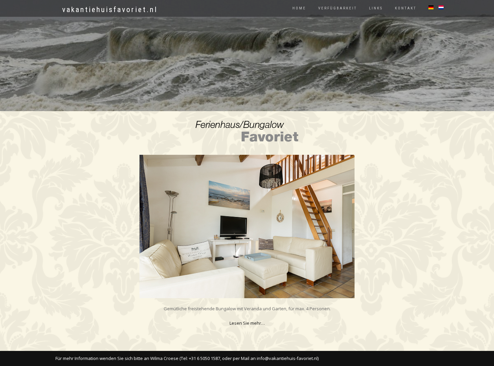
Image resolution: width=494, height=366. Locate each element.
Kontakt (405, 8)
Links (376, 8)
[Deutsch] (428, 7)
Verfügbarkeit (337, 8)
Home (299, 8)
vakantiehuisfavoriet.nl (110, 10)
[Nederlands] (439, 7)
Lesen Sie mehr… (247, 323)
